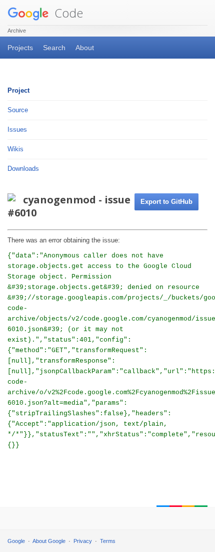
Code (67, 13)
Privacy (83, 541)
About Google (49, 541)
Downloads (23, 168)
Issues (17, 129)
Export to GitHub (166, 201)
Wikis (16, 149)
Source (18, 110)
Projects (20, 48)
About (85, 48)
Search (54, 48)
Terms (108, 541)
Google (16, 541)
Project (19, 90)
